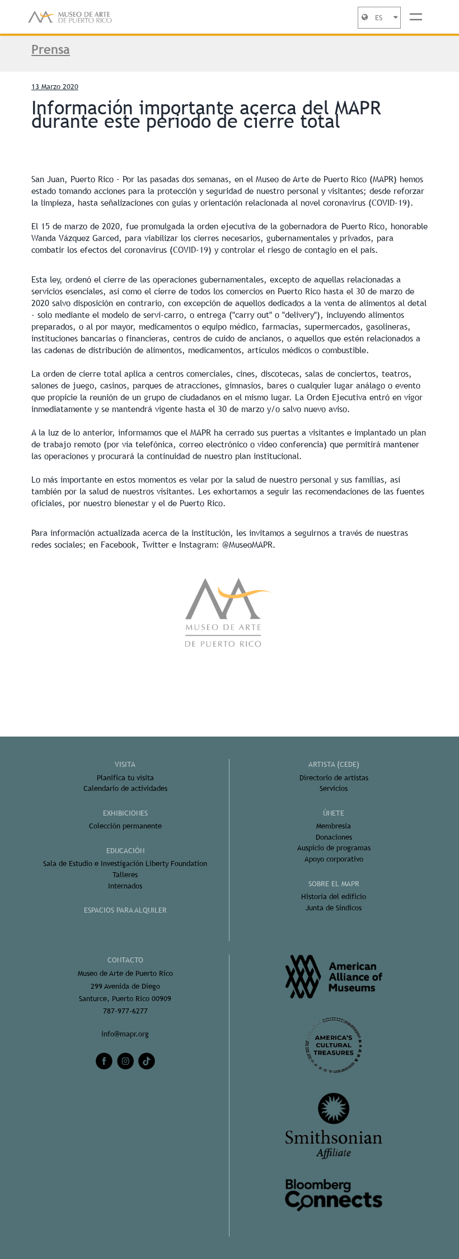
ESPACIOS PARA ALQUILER (125, 910)
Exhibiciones (125, 813)
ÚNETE (333, 813)
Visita (125, 764)
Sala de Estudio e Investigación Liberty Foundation (125, 863)
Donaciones (334, 837)
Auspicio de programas (334, 848)
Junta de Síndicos (334, 908)
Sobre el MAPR (333, 884)
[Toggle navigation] (416, 17)
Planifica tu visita (125, 778)
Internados (125, 886)
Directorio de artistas (333, 778)
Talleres (125, 875)
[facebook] (104, 1061)
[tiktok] (146, 1061)
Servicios (334, 788)
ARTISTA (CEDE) (333, 764)
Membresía (333, 826)
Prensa (50, 49)
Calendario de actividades (125, 788)
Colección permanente (125, 826)
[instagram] (125, 1061)
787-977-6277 (125, 1011)
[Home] (70, 17)
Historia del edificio (333, 896)
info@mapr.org (125, 1034)
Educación (125, 850)
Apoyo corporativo (334, 859)
